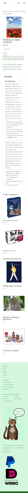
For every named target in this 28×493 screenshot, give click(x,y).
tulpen (11, 69)
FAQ (5, 370)
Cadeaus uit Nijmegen (13, 64)
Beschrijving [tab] (8, 76)
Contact (5, 366)
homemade (18, 66)
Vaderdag (17, 396)
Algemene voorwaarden (9, 384)
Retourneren (6, 389)
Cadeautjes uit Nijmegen (9, 394)
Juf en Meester (18, 398)
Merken (5, 373)
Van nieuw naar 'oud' (8, 401)
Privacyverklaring (7, 382)
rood (8, 69)
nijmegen (5, 69)
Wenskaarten (10, 11)
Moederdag (17, 394)
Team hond (6, 396)
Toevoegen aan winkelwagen (13, 58)
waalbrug (15, 69)
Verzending (6, 380)
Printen (5, 375)
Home (4, 11)
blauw (12, 66)
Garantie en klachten (8, 387)
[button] (22, 18)
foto (15, 66)
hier (10, 137)
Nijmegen (17, 11)
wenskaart (19, 69)
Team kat (6, 398)
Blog (5, 368)
